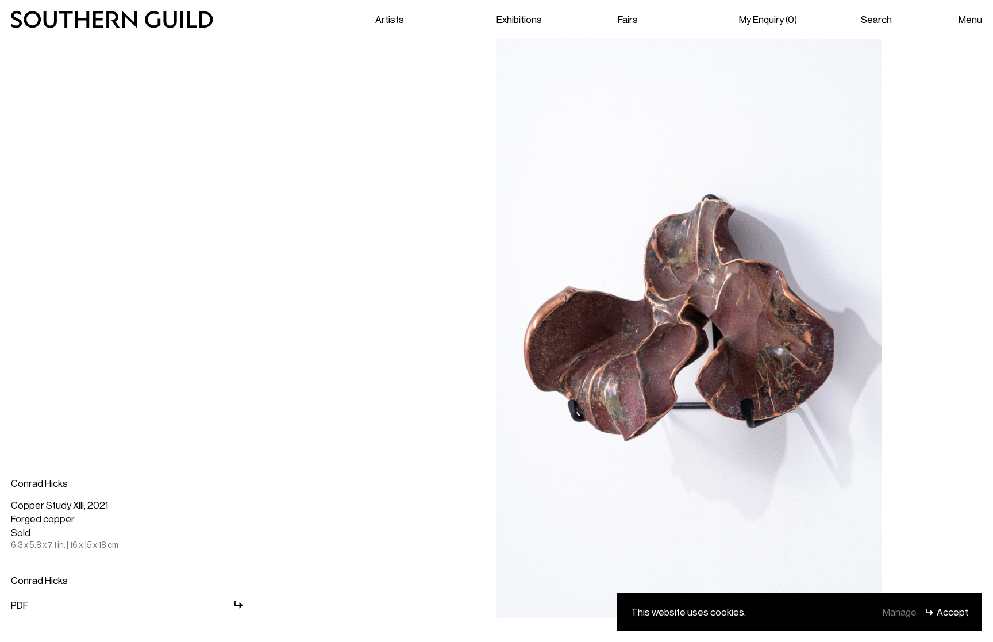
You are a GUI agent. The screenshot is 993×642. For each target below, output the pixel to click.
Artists (389, 19)
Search (876, 19)
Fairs (628, 19)
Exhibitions (519, 19)
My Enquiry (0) (768, 19)
